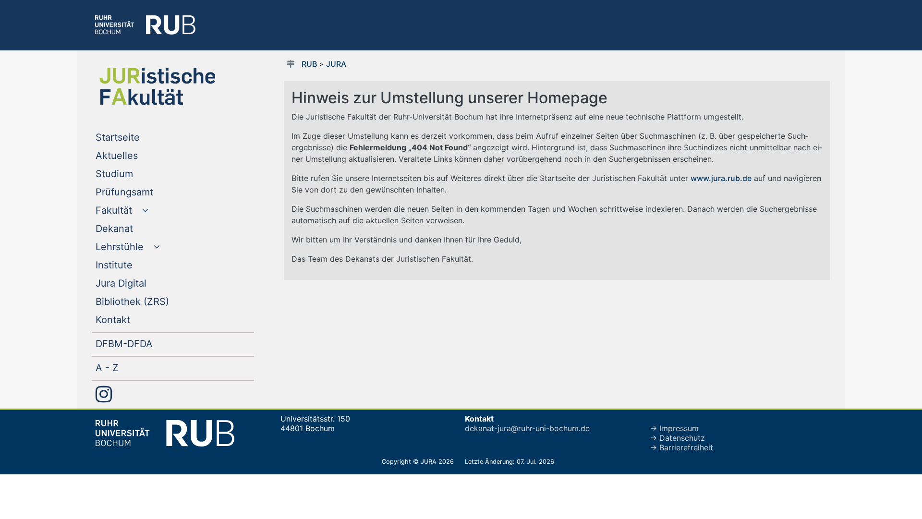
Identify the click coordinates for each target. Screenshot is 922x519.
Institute (133, 265)
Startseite (137, 137)
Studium (134, 174)
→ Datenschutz (677, 438)
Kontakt (132, 320)
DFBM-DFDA (144, 344)
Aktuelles (136, 155)
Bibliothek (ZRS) (152, 301)
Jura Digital (140, 283)
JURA (336, 64)
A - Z (127, 368)
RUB (309, 64)
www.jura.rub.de (721, 178)
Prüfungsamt (144, 192)
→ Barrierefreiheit (681, 447)
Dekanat (134, 228)
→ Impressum (674, 428)
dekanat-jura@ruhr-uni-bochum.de (527, 428)
